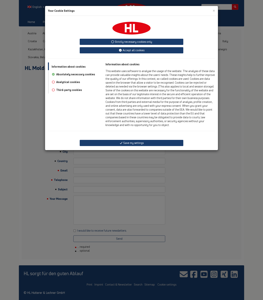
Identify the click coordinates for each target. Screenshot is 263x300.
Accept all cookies (133, 50)
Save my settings (133, 143)
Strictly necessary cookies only (133, 42)
